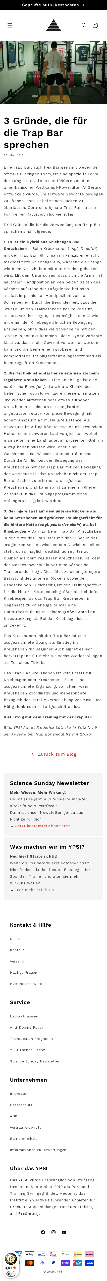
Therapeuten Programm (31, 1039)
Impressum (20, 1094)
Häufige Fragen (23, 972)
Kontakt (17, 950)
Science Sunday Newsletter (34, 1061)
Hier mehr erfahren (34, 890)
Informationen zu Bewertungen (38, 1150)
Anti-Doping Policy (27, 1027)
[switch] (10, 1274)
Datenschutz (21, 1105)
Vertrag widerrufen (27, 1127)
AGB (14, 1116)
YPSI (60, 1271)
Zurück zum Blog (57, 754)
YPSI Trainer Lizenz (27, 1050)
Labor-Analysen (24, 1016)
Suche (15, 939)
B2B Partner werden (28, 984)
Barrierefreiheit (23, 1139)
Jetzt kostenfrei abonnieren (42, 826)
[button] (9, 25)
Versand (17, 961)
